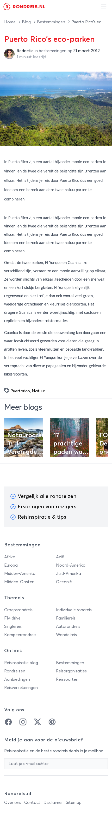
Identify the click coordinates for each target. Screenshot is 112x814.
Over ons (12, 803)
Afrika (9, 557)
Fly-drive (12, 618)
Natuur (38, 391)
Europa (11, 565)
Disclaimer (53, 803)
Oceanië (64, 582)
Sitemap (74, 803)
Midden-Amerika (19, 574)
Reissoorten (67, 679)
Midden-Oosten (19, 582)
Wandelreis (66, 635)
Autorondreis (68, 626)
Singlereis (13, 626)
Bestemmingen (51, 22)
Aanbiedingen (17, 679)
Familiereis (66, 618)
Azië (60, 557)
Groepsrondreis (18, 610)
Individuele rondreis (74, 610)
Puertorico (20, 391)
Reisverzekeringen (21, 688)
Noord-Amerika (70, 565)
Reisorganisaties (71, 671)
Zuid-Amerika (68, 574)
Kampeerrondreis (20, 635)
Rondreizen (14, 671)
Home (10, 22)
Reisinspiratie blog (21, 663)
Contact (32, 803)
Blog (27, 22)
